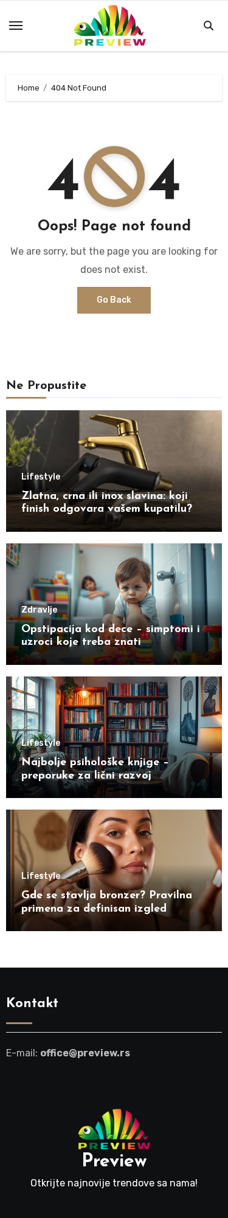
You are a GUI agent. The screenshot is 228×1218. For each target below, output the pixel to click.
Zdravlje (39, 610)
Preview (114, 1161)
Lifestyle (40, 477)
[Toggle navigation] (16, 25)
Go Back (114, 300)
